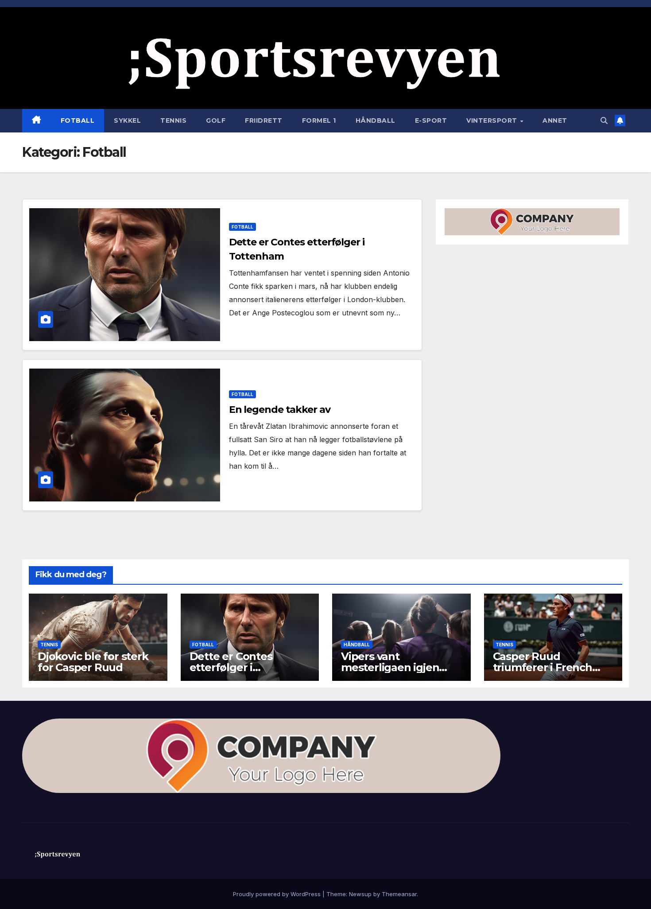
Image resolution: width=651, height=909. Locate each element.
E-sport (431, 120)
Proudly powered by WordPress (277, 893)
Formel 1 (319, 120)
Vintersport (492, 120)
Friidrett (264, 120)
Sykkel (127, 120)
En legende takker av (279, 410)
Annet (554, 120)
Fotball (78, 120)
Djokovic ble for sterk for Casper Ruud (93, 662)
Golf (215, 120)
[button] (604, 120)
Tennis (173, 120)
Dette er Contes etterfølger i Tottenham (231, 667)
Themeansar (399, 893)
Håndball (375, 120)
